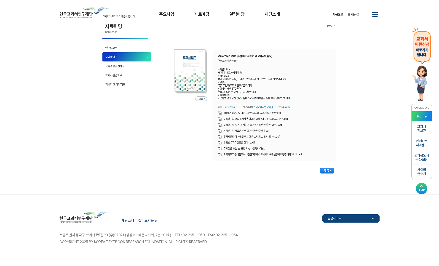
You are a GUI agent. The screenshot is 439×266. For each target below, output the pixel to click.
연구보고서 (111, 48)
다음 (201, 99)
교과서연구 (111, 57)
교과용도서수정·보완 (422, 157)
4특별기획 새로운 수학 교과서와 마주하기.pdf (246, 130)
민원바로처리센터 (421, 143)
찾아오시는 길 (148, 220)
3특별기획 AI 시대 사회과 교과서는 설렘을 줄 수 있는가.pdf (253, 124)
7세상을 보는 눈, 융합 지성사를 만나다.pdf (245, 148)
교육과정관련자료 (114, 66)
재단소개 (127, 220)
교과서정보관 (421, 129)
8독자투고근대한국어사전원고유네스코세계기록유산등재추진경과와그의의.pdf (263, 154)
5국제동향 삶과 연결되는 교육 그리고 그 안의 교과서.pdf (252, 136)
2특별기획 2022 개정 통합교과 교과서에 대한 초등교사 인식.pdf (256, 118)
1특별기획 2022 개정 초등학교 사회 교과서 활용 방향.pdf (252, 112)
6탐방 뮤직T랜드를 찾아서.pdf (239, 142)
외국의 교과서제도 (115, 84)
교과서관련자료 (113, 75)
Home (421, 116)
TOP (421, 190)
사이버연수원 (421, 172)
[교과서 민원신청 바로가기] (422, 64)
